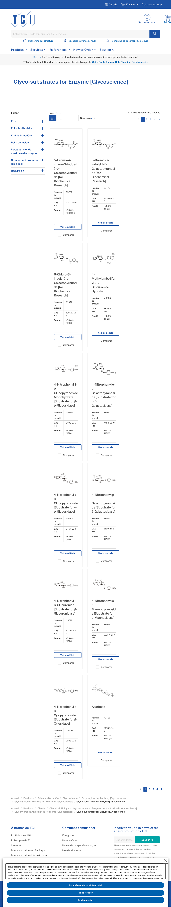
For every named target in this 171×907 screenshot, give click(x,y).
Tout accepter (85, 900)
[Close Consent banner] (165, 860)
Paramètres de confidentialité (85, 885)
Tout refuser (86, 892)
